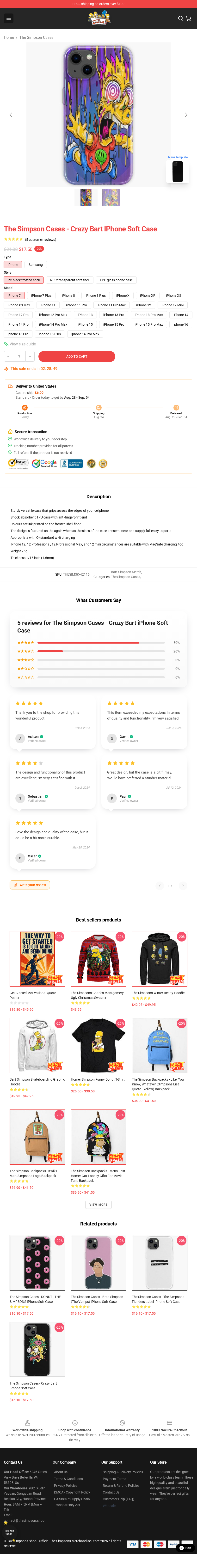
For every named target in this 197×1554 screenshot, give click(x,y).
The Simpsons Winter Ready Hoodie (158, 993)
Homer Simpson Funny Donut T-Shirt (98, 1079)
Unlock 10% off (10, 1532)
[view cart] (188, 18)
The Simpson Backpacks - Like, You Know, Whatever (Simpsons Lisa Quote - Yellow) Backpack (158, 1084)
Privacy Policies (65, 1485)
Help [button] (188, 1548)
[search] (181, 18)
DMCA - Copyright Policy (72, 1492)
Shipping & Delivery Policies (123, 1472)
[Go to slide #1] (86, 197)
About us (61, 1472)
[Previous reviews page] (159, 885)
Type (7, 257)
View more (98, 1204)
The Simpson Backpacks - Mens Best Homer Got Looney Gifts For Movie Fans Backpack (98, 1176)
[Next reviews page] (183, 885)
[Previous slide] (11, 115)
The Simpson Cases (36, 37)
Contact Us (111, 1492)
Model (8, 288)
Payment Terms (114, 1479)
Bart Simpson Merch (126, 572)
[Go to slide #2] (111, 197)
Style (8, 272)
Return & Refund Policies (121, 1485)
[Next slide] (186, 115)
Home (9, 37)
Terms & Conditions (68, 1479)
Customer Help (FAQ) (118, 1499)
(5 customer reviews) (40, 240)
